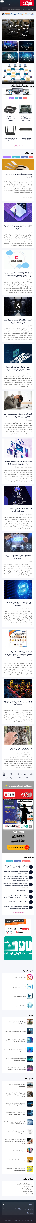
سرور (7, 1220)
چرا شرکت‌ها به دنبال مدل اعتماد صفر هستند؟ (18, 604)
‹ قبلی (25, 774)
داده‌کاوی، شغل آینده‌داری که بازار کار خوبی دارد (18, 557)
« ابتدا (31, 774)
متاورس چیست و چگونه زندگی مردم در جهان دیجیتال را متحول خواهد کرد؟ (16, 1068)
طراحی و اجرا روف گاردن (25, 1184)
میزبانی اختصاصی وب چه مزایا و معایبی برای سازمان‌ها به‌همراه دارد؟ (18, 462)
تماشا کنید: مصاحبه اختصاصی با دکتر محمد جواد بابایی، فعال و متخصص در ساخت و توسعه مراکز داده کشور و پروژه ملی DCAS (16, 878)
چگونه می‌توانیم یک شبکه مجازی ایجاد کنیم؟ (21, 82)
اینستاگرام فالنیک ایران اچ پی (18, 978)
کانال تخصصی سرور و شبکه (19, 987)
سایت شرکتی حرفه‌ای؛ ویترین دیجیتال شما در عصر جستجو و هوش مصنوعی (15, 1123)
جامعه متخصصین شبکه (20, 996)
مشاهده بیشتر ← (18, 146)
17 (14, 774)
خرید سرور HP (28, 1186)
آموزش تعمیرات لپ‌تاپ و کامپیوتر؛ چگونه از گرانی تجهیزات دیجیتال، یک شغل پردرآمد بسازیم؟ (15, 1141)
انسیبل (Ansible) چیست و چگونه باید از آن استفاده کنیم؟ (18, 321)
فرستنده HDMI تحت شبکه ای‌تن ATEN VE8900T (10, 118)
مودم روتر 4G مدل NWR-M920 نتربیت (10, 139)
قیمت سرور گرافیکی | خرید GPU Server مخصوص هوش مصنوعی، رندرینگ (16, 1113)
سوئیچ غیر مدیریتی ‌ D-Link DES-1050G (25, 139)
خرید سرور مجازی (27, 1191)
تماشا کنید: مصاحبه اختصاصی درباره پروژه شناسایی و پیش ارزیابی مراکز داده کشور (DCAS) (16, 897)
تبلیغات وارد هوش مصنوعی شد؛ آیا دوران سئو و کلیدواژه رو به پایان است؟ (26, 47)
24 (20, 778)
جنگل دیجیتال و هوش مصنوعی (21, 748)
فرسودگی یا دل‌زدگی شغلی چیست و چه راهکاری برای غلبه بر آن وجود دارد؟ (18, 415)
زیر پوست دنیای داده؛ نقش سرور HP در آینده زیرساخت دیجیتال (16, 1169)
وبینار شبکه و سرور (21, 1006)
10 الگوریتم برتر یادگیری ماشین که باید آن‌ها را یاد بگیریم (18, 509)
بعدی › (12, 778)
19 (7, 774)
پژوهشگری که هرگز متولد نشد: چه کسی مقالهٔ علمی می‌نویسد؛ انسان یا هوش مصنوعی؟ (19, 30)
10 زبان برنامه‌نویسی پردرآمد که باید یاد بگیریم (18, 227)
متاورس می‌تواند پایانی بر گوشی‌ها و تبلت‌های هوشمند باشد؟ (16, 1022)
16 (18, 774)
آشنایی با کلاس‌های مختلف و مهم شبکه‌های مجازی (10, 48)
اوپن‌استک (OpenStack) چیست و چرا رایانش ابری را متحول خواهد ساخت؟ (18, 274)
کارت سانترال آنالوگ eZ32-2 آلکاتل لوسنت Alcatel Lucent (25, 118)
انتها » (6, 778)
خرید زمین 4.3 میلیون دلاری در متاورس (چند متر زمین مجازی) (16, 1059)
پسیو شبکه (29, 1193)
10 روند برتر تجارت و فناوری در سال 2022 (15, 1031)
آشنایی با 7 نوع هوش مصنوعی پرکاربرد (18, 901)
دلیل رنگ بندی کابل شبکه (19, 1151)
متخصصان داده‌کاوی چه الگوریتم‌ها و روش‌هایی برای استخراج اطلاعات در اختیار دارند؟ (16, 907)
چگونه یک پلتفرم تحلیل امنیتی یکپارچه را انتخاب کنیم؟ (18, 703)
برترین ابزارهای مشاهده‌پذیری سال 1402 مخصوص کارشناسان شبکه (18, 368)
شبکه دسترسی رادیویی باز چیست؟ (10, 60)
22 (27, 778)
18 (11, 774)
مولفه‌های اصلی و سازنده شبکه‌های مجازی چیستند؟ (26, 59)
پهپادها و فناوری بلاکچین (21, 890)
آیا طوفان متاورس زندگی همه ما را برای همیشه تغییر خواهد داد (16, 1040)
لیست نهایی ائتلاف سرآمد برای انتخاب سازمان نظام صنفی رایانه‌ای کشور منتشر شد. (18, 655)
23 (23, 778)
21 (30, 778)
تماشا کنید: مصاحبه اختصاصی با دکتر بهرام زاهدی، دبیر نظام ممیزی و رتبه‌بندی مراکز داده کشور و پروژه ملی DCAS (15, 885)
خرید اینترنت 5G (27, 1189)
